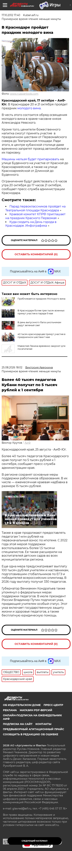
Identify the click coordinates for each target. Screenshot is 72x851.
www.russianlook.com (24, 93)
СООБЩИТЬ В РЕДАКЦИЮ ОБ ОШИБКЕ (30, 734)
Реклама (10, 710)
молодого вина (29, 108)
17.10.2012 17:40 (11, 15)
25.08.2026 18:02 (12, 367)
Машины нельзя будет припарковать (31, 159)
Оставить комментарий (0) (36, 254)
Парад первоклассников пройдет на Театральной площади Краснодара (35, 208)
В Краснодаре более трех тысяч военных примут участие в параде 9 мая (41, 312)
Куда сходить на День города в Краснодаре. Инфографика (30, 224)
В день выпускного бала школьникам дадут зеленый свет (39, 324)
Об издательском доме (22, 705)
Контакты (43, 724)
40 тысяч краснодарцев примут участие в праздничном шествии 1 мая (41, 335)
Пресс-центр (53, 705)
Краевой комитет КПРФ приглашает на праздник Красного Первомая (35, 216)
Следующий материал (34, 841)
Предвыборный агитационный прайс (33, 729)
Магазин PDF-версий (36, 710)
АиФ (28, 442)
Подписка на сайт (17, 724)
